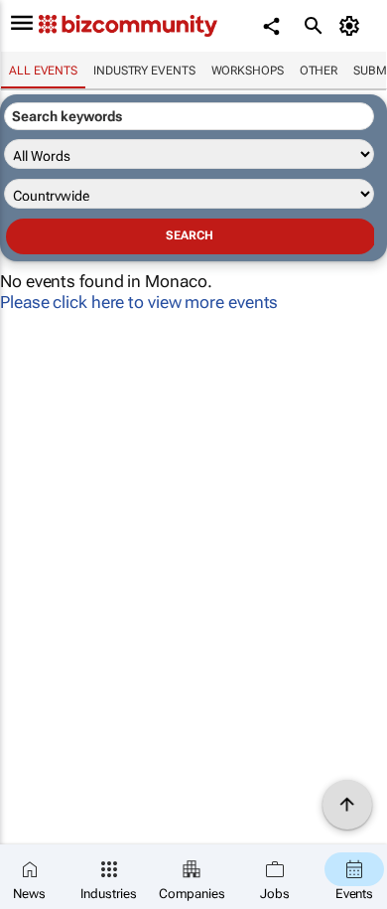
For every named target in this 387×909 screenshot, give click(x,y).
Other (319, 70)
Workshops (247, 70)
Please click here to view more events (139, 302)
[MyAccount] (352, 26)
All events (43, 70)
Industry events (144, 70)
